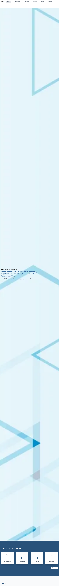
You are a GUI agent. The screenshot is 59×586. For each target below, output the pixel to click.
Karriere (42, 1)
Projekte (35, 1)
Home (8, 1)
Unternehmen (17, 1)
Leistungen (26, 1)
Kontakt (50, 1)
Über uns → (54, 567)
